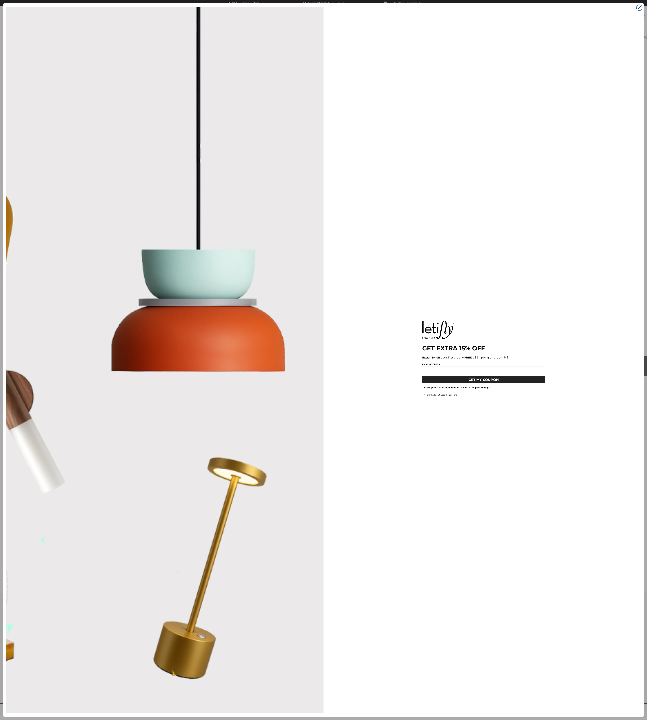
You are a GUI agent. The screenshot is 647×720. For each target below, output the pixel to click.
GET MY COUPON (484, 380)
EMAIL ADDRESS (431, 364)
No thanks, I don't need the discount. (440, 395)
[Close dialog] (639, 8)
